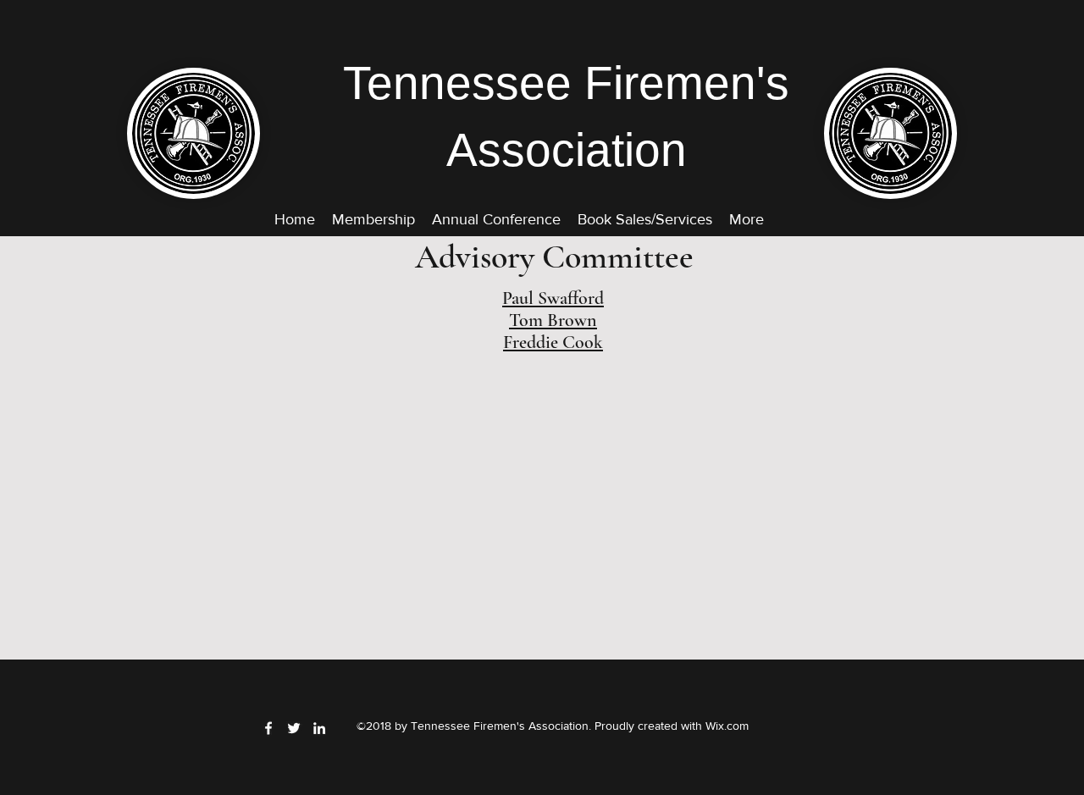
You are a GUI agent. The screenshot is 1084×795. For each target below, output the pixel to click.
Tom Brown (553, 320)
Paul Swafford (553, 298)
